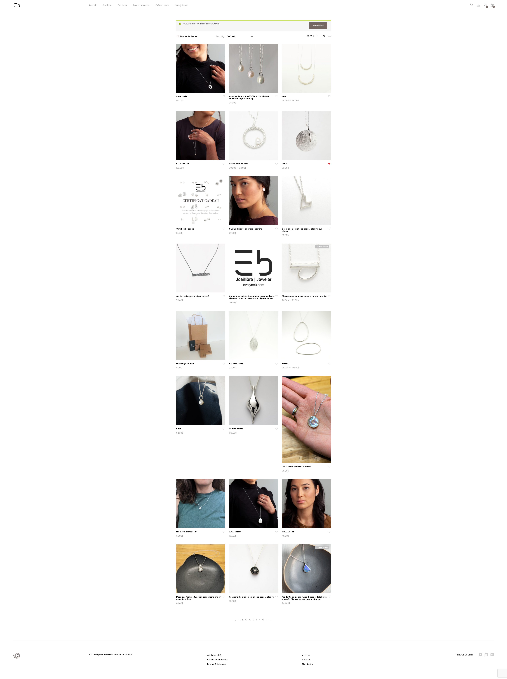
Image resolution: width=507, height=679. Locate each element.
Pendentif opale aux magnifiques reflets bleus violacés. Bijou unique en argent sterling (304, 598)
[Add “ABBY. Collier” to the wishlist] (224, 96)
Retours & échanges (216, 664)
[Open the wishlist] (329, 164)
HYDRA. (285, 363)
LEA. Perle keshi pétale (187, 531)
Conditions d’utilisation (217, 659)
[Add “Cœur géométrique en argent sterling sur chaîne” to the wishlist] (329, 229)
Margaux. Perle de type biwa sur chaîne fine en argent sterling (198, 598)
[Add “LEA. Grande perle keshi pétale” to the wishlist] (329, 467)
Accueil (92, 5)
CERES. (285, 163)
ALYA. (284, 96)
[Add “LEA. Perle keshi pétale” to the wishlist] (224, 532)
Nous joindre (181, 5)
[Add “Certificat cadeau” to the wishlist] (224, 229)
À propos (306, 655)
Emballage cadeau (185, 363)
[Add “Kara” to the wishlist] (224, 429)
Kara (178, 428)
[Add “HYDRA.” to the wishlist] (329, 363)
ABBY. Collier (182, 96)
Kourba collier (236, 428)
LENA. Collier (235, 531)
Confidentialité (214, 655)
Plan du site (307, 664)
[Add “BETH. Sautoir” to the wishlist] (224, 164)
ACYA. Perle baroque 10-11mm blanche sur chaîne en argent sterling (249, 97)
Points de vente (141, 5)
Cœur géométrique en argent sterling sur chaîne (302, 230)
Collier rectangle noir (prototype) (192, 296)
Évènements (162, 5)
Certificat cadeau (185, 229)
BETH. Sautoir (182, 163)
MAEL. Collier (288, 531)
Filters (311, 35)
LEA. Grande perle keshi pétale (296, 466)
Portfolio (122, 5)
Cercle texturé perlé (238, 163)
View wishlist (318, 25)
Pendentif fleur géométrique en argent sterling (251, 597)
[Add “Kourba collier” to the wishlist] (276, 429)
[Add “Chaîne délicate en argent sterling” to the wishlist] (276, 229)
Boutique (107, 5)
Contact (306, 659)
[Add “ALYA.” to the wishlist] (329, 96)
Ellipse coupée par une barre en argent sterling (304, 296)
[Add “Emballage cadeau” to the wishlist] (224, 363)
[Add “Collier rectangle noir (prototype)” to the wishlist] (224, 296)
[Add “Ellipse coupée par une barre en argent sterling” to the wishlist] (329, 296)
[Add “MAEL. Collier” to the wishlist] (329, 532)
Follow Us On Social (464, 654)
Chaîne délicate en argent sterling (245, 229)
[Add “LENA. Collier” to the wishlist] (276, 532)
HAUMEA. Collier (236, 363)
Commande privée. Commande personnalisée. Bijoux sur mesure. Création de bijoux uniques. (251, 297)
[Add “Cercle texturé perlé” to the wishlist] (276, 164)
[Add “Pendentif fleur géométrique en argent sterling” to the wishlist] (276, 597)
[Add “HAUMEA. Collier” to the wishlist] (276, 363)
